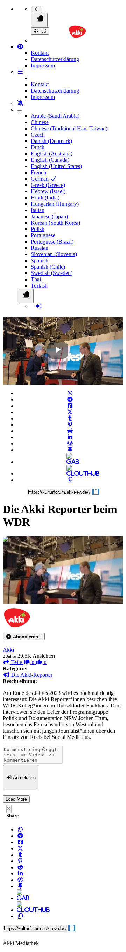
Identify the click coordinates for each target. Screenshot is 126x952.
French (38, 172)
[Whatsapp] (70, 393)
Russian (39, 248)
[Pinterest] (70, 425)
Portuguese (43, 235)
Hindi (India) (45, 198)
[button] (24, 636)
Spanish (39, 260)
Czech (38, 135)
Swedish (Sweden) (51, 273)
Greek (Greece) (48, 185)
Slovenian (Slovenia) (54, 254)
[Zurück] (36, 9)
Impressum (43, 65)
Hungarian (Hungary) (55, 204)
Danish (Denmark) (51, 141)
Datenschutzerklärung (55, 59)
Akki (8, 650)
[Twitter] (70, 412)
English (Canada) (50, 160)
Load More (16, 799)
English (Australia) (51, 154)
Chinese (40, 122)
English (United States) (56, 166)
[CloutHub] (70, 474)
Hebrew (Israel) (48, 191)
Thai (36, 279)
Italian (37, 210)
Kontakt (40, 53)
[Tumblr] (70, 418)
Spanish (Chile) (48, 267)
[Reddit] (70, 431)
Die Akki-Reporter (31, 675)
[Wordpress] (70, 443)
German (40, 179)
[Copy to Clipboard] (70, 480)
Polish (37, 229)
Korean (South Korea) (55, 223)
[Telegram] (70, 399)
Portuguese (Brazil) (52, 242)
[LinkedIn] (70, 437)
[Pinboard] (70, 450)
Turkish (39, 286)
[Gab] (70, 462)
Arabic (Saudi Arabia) (55, 116)
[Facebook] (70, 406)
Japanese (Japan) (49, 216)
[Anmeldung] (38, 306)
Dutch (37, 147)
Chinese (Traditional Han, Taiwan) (69, 128)
